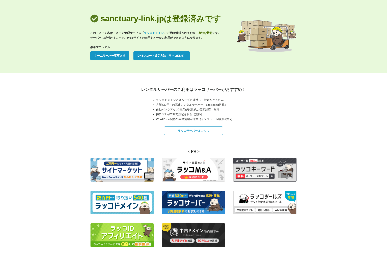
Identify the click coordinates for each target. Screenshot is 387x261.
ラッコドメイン (154, 32)
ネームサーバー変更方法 (109, 55)
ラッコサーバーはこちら (193, 130)
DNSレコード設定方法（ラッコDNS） (161, 55)
